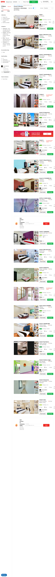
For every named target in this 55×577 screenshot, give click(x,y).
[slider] (1, 10)
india (14, 5)
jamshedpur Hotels (19, 5)
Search (33, 1)
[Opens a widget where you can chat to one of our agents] (4, 575)
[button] (9, 6)
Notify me (46, 224)
